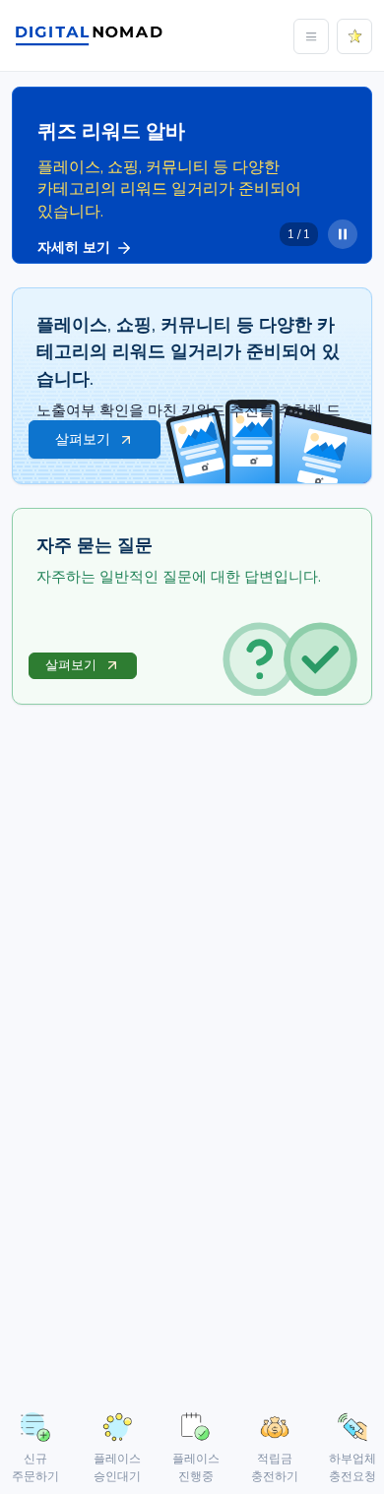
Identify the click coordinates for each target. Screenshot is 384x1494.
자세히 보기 (73, 247)
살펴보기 (70, 665)
